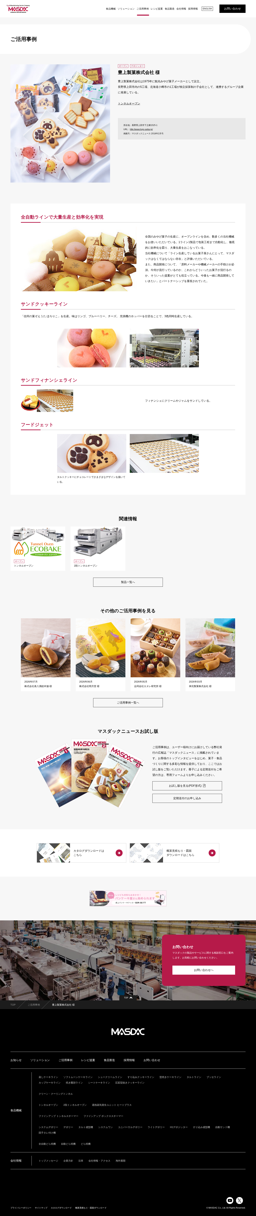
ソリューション (126, 8)
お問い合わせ (232, 8)
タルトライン (194, 1077)
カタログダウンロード (61, 1208)
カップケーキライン (50, 1082)
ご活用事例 (143, 8)
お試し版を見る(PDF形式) (185, 785)
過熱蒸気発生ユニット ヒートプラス (112, 1104)
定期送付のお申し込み (187, 798)
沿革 (80, 1160)
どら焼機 (86, 1143)
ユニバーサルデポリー (130, 1127)
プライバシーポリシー (20, 1208)
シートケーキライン (99, 1082)
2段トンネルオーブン (75, 1104)
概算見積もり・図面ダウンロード (91, 1208)
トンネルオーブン (129, 103)
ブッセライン (214, 1077)
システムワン (105, 1127)
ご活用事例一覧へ (128, 702)
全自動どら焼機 (47, 1143)
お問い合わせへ (204, 970)
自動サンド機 (222, 1127)
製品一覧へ (128, 582)
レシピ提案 (157, 8)
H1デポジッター (179, 1127)
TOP (12, 1004)
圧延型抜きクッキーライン (130, 1082)
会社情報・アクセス (99, 1160)
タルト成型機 (85, 1127)
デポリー (68, 1127)
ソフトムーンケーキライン (78, 1077)
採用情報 (193, 8)
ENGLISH (207, 8)
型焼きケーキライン (170, 1077)
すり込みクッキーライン (140, 1077)
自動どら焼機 (68, 1143)
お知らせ (16, 1060)
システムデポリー (48, 1127)
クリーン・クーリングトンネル (56, 1093)
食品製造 (169, 8)
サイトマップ (41, 1208)
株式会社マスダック (128, 1031)
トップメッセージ (48, 1160)
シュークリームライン (110, 1077)
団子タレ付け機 (47, 1132)
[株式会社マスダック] (18, 8)
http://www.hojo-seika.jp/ (141, 129)
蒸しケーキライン (48, 1077)
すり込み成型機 (201, 1127)
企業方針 (68, 1160)
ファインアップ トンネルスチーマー (58, 1116)
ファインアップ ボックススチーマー (103, 1116)
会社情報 (181, 8)
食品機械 (111, 8)
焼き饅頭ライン (74, 1082)
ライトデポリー (156, 1127)
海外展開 (120, 1160)
